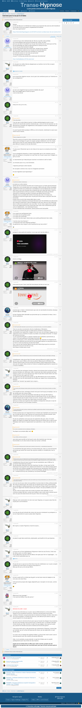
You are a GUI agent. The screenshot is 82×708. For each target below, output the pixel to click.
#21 (57, 475)
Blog (18, 10)
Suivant (7, 36)
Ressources (24, 10)
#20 (57, 454)
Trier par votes (58, 36)
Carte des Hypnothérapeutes (42, 1)
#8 (57, 146)
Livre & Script (15, 1)
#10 (57, 211)
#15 (57, 322)
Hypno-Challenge (23, 1)
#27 (57, 561)
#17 (57, 368)
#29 (57, 593)
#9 (57, 177)
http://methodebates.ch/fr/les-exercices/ (23, 59)
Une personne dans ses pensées (13, 657)
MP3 (9, 1)
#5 (57, 87)
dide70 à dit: (16, 180)
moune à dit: (16, 118)
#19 (57, 405)
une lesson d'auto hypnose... (12, 665)
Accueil (6, 10)
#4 (57, 74)
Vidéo (5, 1)
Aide (76, 703)
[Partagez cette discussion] (59, 22)
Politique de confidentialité (70, 703)
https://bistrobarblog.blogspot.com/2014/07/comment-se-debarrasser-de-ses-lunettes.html (37, 32)
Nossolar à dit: (16, 325)
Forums (12, 10)
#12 (57, 256)
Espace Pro (32, 1)
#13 (57, 282)
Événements (32, 10)
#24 (57, 523)
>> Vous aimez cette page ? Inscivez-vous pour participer (41, 706)
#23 (57, 510)
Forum (8, 699)
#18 (57, 384)
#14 (57, 307)
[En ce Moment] (78, 11)
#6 (57, 102)
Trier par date (53, 36)
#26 (57, 549)
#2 (57, 38)
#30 (57, 606)
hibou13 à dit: (16, 135)
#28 (57, 575)
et (18, 71)
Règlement (63, 703)
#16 (57, 351)
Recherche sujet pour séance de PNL (14, 661)
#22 (57, 497)
